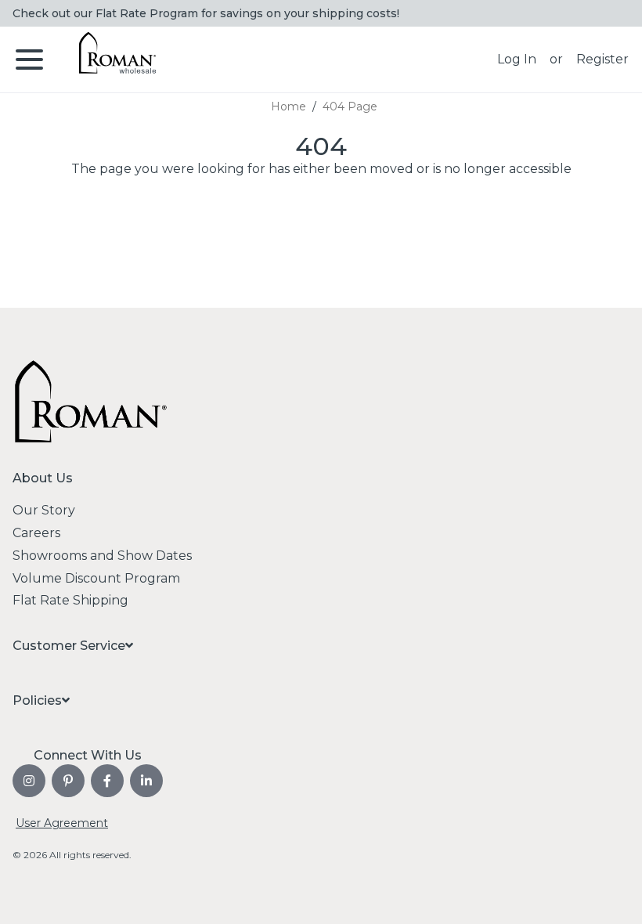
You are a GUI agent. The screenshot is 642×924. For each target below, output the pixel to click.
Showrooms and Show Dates (102, 555)
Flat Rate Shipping (70, 600)
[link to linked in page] (146, 780)
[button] (516, 59)
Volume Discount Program (96, 578)
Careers (36, 532)
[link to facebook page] (107, 780)
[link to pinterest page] (68, 780)
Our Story (44, 510)
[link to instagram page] (29, 780)
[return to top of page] (612, 894)
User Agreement (62, 823)
